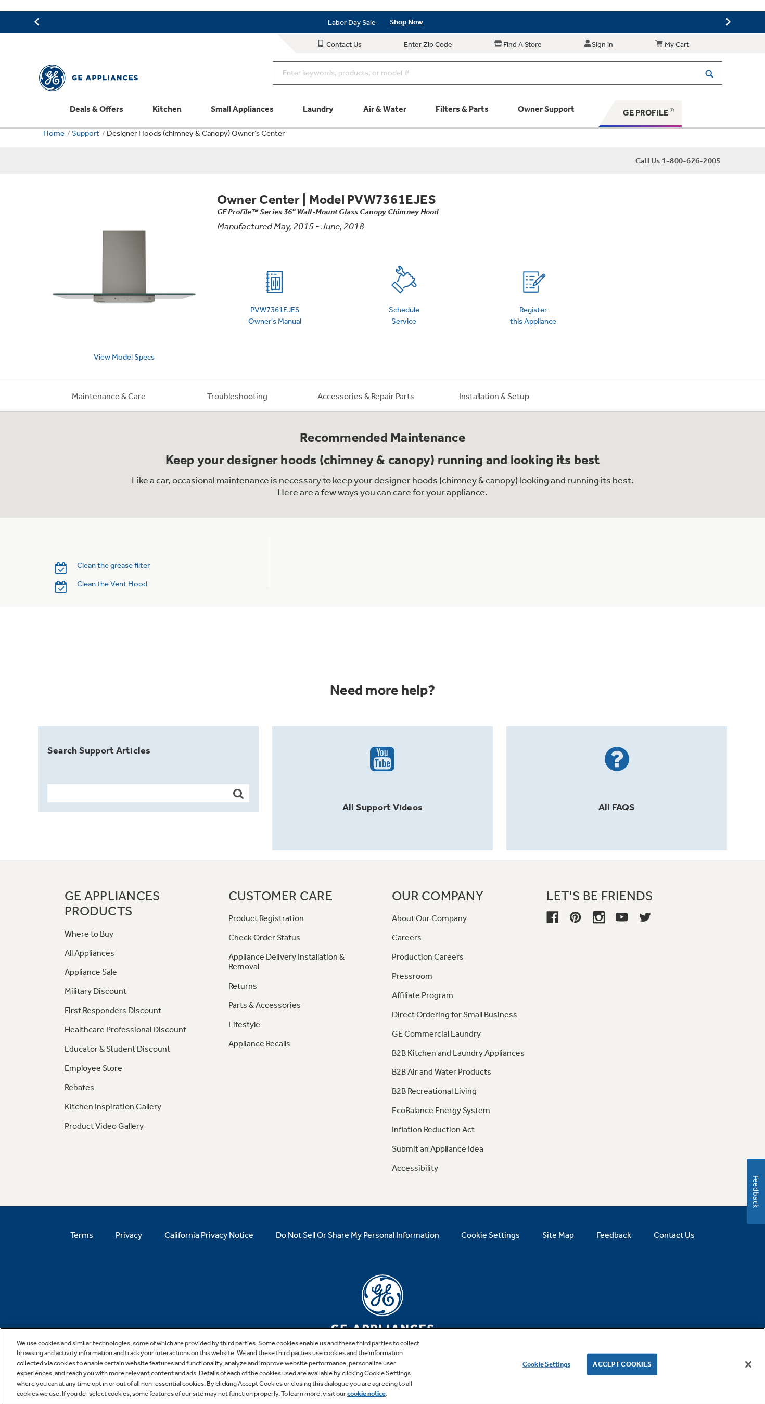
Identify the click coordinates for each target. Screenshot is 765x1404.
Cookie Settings (546, 1364)
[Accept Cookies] (748, 1364)
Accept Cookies (622, 1364)
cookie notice (366, 1393)
